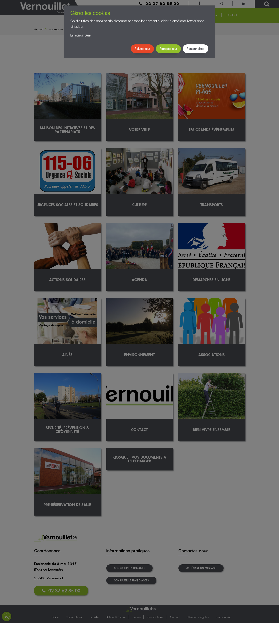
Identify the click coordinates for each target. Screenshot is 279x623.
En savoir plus (80, 35)
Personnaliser (195, 48)
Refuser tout (142, 48)
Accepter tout (168, 48)
